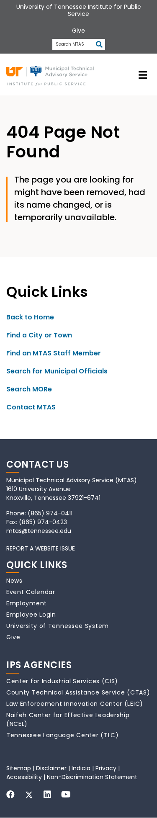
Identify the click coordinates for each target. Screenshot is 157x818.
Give (13, 637)
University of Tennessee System (57, 626)
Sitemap (18, 768)
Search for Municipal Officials (57, 371)
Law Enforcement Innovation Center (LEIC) (74, 704)
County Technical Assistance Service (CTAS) (78, 692)
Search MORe (29, 389)
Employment (26, 603)
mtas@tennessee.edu (38, 531)
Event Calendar (30, 592)
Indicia (81, 768)
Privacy (105, 768)
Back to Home (30, 317)
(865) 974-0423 (43, 522)
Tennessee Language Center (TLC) (62, 735)
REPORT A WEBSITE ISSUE (40, 548)
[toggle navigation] (143, 74)
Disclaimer (51, 768)
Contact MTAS (31, 407)
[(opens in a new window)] (10, 794)
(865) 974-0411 (50, 513)
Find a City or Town (39, 335)
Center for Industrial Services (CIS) (62, 681)
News (14, 580)
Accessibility (24, 777)
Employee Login (31, 614)
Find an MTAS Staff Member (53, 353)
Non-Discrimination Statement (92, 777)
